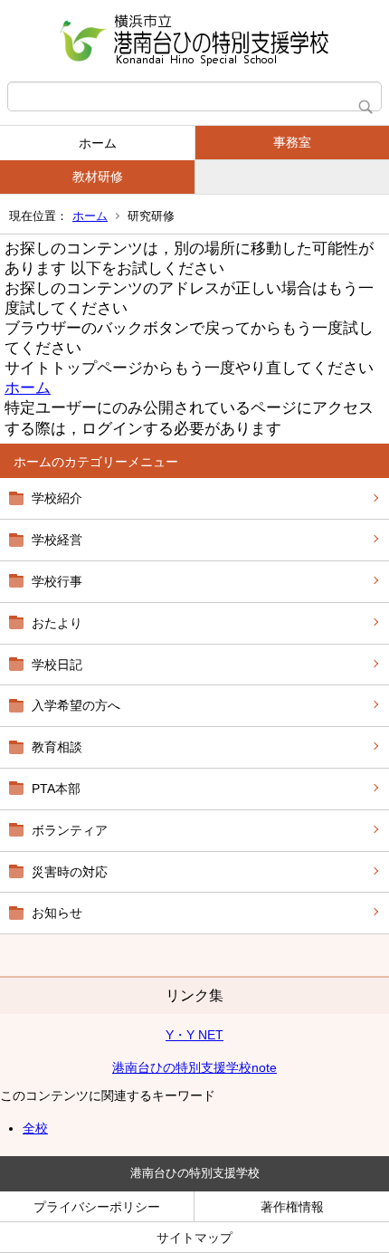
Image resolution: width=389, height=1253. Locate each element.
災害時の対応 (70, 872)
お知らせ (57, 912)
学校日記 (57, 664)
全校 (35, 1128)
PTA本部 (56, 788)
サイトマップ (194, 1237)
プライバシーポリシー (96, 1207)
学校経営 (57, 539)
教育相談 (57, 747)
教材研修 (97, 176)
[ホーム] (194, 41)
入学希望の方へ (76, 705)
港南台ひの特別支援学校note (194, 1067)
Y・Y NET (194, 1035)
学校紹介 (57, 498)
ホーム (98, 143)
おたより (57, 623)
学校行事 (57, 581)
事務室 (292, 142)
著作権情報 (292, 1207)
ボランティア (70, 830)
